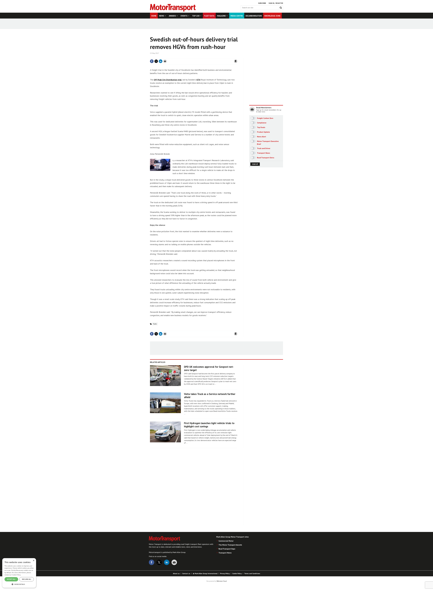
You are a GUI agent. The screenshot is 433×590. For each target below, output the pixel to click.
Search (281, 7)
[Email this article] (165, 61)
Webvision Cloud (222, 581)
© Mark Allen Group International (205, 573)
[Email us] (174, 562)
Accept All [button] (11, 579)
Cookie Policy (237, 573)
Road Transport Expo (227, 549)
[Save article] (235, 61)
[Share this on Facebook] (152, 61)
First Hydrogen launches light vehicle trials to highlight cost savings (209, 424)
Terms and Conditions (252, 573)
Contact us (186, 573)
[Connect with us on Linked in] (166, 562)
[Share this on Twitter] (156, 61)
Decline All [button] (26, 579)
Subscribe (262, 3)
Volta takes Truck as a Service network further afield (209, 395)
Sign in (209, 57)
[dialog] (19, 573)
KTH (198, 79)
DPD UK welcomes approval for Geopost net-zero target (209, 368)
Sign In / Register (276, 3)
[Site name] (173, 11)
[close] (237, 57)
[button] (19, 584)
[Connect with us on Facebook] (151, 562)
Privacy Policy (225, 573)
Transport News (225, 553)
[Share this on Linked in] (160, 61)
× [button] (33, 560)
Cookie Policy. (16, 575)
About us (176, 573)
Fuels (155, 324)
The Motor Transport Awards (230, 545)
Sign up (255, 164)
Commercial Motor (226, 541)
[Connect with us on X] (159, 562)
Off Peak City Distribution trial (167, 79)
